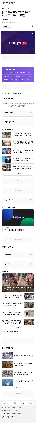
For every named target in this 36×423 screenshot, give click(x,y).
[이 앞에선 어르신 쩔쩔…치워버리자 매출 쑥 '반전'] (7, 367)
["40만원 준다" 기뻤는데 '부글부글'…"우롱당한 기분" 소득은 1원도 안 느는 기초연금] (29, 316)
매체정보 (20, 413)
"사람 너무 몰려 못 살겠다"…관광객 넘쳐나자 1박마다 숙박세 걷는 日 (18, 72)
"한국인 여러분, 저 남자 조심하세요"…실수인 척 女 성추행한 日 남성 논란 (23, 167)
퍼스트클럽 (4, 410)
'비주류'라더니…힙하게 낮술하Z (23, 356)
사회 (3, 8)
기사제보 (17, 410)
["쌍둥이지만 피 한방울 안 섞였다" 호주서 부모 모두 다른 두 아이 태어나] (6, 145)
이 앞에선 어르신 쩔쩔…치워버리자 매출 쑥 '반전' (23, 364)
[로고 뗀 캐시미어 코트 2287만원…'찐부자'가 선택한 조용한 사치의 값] (29, 325)
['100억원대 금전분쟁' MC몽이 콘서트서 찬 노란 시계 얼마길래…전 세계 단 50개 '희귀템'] (6, 154)
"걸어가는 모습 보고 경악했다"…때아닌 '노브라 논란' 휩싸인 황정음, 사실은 (23, 135)
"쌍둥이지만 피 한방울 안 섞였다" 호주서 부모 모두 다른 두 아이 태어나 (23, 143)
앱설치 (14, 403)
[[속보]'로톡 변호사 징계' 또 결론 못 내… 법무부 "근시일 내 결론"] (18, 42)
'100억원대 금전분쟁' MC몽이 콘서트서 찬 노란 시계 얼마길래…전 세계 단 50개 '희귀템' (23, 151)
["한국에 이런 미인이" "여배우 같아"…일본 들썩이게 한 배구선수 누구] (6, 162)
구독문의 (11, 410)
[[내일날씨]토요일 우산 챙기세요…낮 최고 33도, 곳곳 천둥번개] (29, 299)
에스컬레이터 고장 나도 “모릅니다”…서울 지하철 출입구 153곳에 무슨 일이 (23, 373)
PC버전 (22, 403)
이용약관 (14, 413)
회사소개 (4, 407)
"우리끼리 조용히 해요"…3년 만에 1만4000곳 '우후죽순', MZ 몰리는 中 (18, 79)
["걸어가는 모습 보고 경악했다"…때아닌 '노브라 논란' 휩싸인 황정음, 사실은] (6, 137)
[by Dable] (31, 332)
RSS (22, 410)
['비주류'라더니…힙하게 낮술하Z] (7, 359)
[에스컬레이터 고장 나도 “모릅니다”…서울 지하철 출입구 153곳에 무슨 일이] (7, 376)
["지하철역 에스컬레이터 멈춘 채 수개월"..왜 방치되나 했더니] (29, 308)
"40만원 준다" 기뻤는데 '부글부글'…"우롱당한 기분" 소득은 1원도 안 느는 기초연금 (18, 76)
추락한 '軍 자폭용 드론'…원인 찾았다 (23, 382)
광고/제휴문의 (11, 407)
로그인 (5, 403)
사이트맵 (30, 403)
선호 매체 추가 (8, 26)
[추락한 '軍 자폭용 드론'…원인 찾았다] (7, 385)
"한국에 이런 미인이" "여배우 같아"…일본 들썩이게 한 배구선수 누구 (23, 159)
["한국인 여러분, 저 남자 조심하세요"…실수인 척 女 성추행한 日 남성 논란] (6, 170)
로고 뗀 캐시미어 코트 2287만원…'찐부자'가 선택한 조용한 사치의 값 (13, 323)
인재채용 (18, 407)
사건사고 (8, 8)
